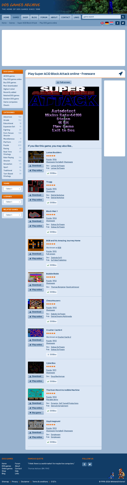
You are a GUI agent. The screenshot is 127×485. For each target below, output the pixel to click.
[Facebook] (117, 23)
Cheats (6, 105)
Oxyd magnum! (53, 421)
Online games (7, 469)
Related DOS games (11, 96)
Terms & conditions (40, 482)
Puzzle (49, 160)
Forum (44, 17)
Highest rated (9, 89)
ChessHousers (53, 300)
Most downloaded (10, 86)
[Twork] (90, 7)
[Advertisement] (63, 48)
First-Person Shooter (12, 134)
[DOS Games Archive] (21, 6)
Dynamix (54, 403)
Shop (25, 17)
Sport (12, 167)
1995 (54, 189)
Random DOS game (11, 99)
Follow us (87, 458)
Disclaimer (25, 482)
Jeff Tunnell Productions (68, 403)
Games (16, 17)
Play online (37, 170)
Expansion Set (12, 127)
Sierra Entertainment (59, 406)
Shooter (12, 161)
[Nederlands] (111, 23)
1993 (54, 308)
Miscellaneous (12, 139)
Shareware (68, 162)
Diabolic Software (58, 314)
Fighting (12, 130)
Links (76, 17)
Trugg (49, 181)
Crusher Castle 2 (64, 337)
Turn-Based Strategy (12, 175)
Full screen (65, 82)
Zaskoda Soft (56, 258)
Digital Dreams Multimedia (61, 316)
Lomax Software (58, 166)
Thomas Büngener (58, 287)
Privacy (15, 482)
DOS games (7, 458)
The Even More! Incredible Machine (62, 390)
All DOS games (9, 76)
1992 (54, 281)
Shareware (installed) (54, 162)
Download (36, 166)
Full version (50, 254)
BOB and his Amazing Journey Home (63, 240)
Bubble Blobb (52, 273)
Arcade (12, 120)
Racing (12, 149)
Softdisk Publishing (58, 260)
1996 (54, 160)
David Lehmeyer (72, 287)
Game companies (10, 102)
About (54, 17)
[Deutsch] (107, 23)
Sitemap (5, 482)
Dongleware (55, 435)
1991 (54, 370)
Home (6, 17)
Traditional (12, 170)
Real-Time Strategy (12, 153)
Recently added (9, 92)
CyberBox (50, 363)
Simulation (12, 164)
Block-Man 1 (52, 211)
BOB (59, 248)
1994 (54, 218)
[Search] (123, 17)
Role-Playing (12, 158)
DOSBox (53, 232)
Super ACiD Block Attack (27, 23)
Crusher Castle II (54, 330)
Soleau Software (58, 225)
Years (6, 183)
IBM (43, 469)
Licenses (7, 196)
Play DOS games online (12, 79)
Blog (34, 17)
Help (16, 471)
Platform (12, 142)
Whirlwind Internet (118, 482)
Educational (12, 123)
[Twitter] (123, 23)
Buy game (36, 413)
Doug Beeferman (58, 376)
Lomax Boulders (54, 152)
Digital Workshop (57, 195)
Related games (10, 209)
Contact (65, 17)
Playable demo (52, 400)
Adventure (12, 117)
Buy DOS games (9, 83)
